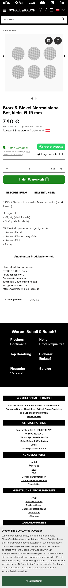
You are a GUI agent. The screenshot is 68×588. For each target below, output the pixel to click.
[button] (40, 10)
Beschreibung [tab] (16, 192)
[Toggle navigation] (4, 9)
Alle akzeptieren (34, 581)
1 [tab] (32, 98)
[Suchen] (63, 19)
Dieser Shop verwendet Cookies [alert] (22, 530)
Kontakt (34, 462)
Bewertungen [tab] (44, 192)
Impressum (34, 512)
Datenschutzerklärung (34, 509)
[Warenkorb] (51, 10)
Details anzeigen (19, 571)
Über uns (34, 465)
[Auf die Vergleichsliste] (49, 41)
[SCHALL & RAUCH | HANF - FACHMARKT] (22, 10)
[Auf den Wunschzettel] (58, 41)
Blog (34, 469)
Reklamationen (34, 505)
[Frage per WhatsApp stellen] (51, 147)
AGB (34, 498)
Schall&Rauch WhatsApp (34, 441)
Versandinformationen (34, 476)
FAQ (34, 473)
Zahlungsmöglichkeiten (34, 480)
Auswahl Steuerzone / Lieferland (24, 130)
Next (64, 56)
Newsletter (34, 484)
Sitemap (34, 516)
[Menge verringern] (7, 168)
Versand (30, 126)
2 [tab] (36, 98)
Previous (3, 56)
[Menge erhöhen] (61, 168)
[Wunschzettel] (46, 10)
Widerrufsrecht (34, 501)
